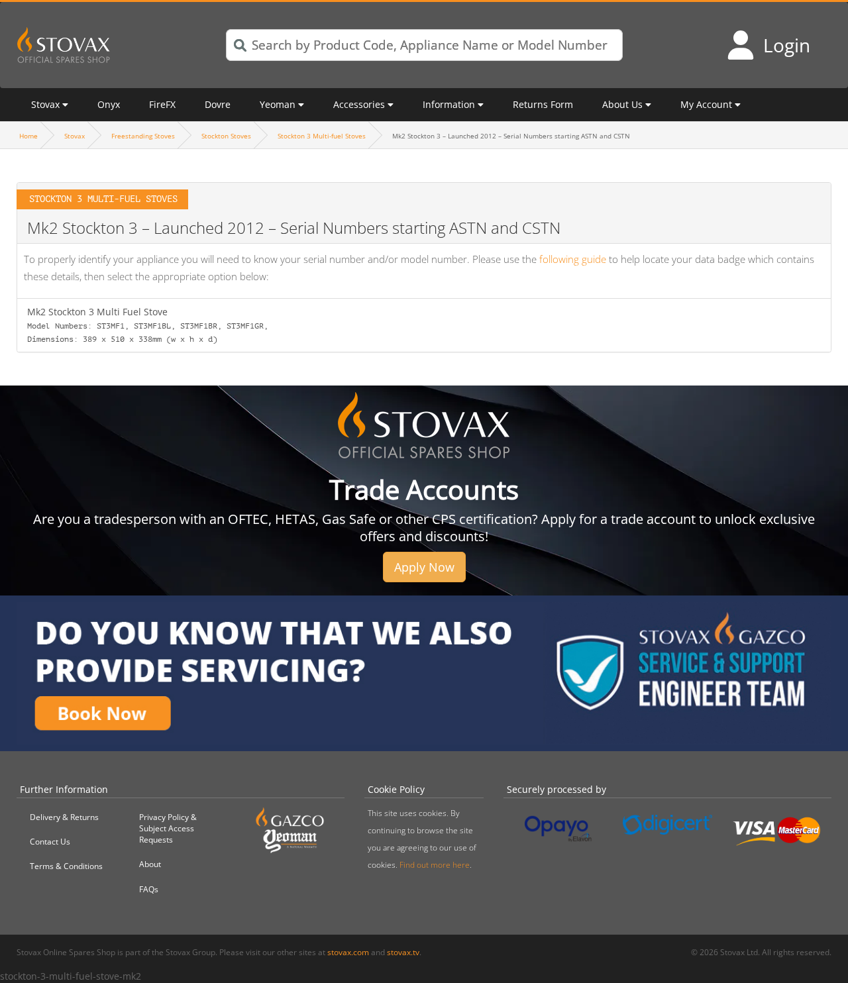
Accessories (359, 104)
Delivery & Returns (64, 817)
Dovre (218, 104)
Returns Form (543, 104)
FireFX (162, 104)
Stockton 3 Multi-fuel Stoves (322, 135)
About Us (622, 104)
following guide (572, 259)
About (150, 864)
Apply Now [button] (424, 567)
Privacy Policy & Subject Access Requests (168, 828)
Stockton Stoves (226, 135)
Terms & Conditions (66, 866)
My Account (706, 104)
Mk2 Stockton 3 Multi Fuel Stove (147, 324)
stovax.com (348, 952)
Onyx (108, 104)
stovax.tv (403, 952)
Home (28, 135)
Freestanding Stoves (143, 135)
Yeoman (277, 104)
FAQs (148, 889)
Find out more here (434, 864)
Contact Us (50, 841)
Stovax (45, 104)
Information (449, 104)
